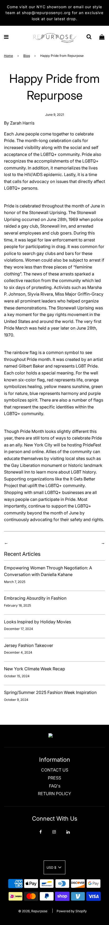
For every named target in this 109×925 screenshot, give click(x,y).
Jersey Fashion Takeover (28, 645)
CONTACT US (54, 770)
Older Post (19, 542)
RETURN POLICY (54, 793)
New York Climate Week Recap (34, 668)
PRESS (54, 778)
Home (8, 56)
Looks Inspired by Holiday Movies (37, 621)
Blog (26, 56)
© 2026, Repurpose (32, 911)
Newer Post (88, 542)
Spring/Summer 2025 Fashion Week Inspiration (50, 692)
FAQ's (54, 785)
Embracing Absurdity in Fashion (35, 598)
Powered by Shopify (72, 911)
